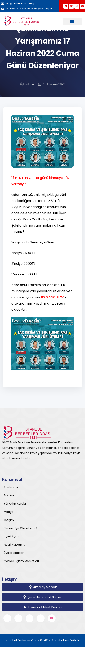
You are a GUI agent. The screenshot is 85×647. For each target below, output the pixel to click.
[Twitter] (71, 6)
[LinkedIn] (29, 618)
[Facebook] (65, 6)
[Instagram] (76, 6)
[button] (72, 21)
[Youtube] (82, 6)
